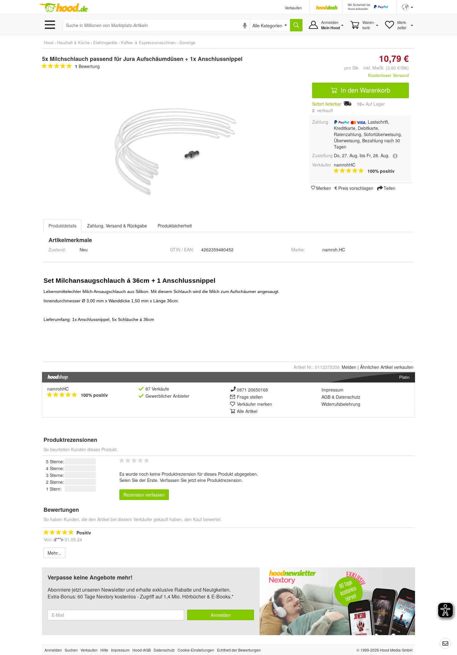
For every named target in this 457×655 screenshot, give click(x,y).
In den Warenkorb (364, 89)
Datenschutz (348, 397)
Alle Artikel (247, 411)
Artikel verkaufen (386, 367)
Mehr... (54, 553)
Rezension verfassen (144, 495)
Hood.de (63, 7)
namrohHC (58, 389)
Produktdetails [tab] (62, 225)
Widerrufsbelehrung (340, 404)
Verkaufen (293, 7)
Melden (349, 367)
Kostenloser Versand (388, 75)
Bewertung (87, 66)
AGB (325, 397)
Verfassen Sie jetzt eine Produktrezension (201, 480)
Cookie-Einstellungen (196, 650)
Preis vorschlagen (355, 187)
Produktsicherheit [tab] (175, 225)
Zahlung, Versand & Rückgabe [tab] (117, 225)
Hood (48, 42)
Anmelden (221, 615)
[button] (407, 6)
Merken (323, 187)
